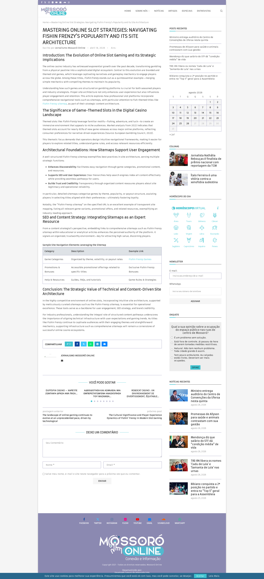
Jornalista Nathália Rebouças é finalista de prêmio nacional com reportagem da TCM (206, 160)
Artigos (172, 10)
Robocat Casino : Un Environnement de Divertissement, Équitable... (143, 393)
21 (203, 118)
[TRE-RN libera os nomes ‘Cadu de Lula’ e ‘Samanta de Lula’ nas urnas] (178, 465)
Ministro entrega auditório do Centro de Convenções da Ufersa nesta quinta (191, 39)
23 (217, 118)
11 (180, 112)
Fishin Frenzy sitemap (55, 103)
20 (195, 118)
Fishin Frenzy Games (140, 259)
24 (173, 123)
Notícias (159, 10)
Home (127, 10)
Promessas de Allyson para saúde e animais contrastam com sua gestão (193, 48)
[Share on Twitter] (84, 344)
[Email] (60, 2)
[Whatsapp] (69, 2)
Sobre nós (142, 10)
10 (173, 112)
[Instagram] (49, 2)
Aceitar (200, 576)
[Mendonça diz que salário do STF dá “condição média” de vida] (178, 442)
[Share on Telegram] (97, 344)
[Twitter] (45, 2)
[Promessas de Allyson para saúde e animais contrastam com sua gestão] (178, 418)
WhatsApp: (175, 284)
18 (180, 118)
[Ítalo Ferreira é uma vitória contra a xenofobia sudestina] (178, 180)
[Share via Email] (104, 344)
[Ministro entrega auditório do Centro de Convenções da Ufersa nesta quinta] (178, 395)
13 (195, 112)
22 (210, 118)
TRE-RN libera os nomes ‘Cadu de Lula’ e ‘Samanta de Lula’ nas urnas (191, 68)
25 (180, 123)
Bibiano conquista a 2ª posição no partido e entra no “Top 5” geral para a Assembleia (193, 77)
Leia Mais (214, 576)
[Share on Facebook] (77, 344)
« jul (172, 134)
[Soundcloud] (64, 2)
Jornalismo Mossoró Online (70, 48)
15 (210, 112)
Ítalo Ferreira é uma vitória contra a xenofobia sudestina (204, 179)
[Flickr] (52, 2)
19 (188, 118)
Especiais (187, 10)
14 (203, 112)
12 (188, 112)
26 (187, 123)
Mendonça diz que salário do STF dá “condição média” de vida (204, 442)
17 (173, 118)
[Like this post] (70, 344)
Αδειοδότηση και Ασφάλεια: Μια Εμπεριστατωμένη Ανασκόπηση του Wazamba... (102, 393)
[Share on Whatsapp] (90, 344)
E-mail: (173, 270)
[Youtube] (56, 2)
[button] (46, 395)
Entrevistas (204, 10)
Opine (195, 367)
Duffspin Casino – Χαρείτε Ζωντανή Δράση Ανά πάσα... (61, 392)
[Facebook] (41, 2)
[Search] (221, 11)
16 (217, 112)
